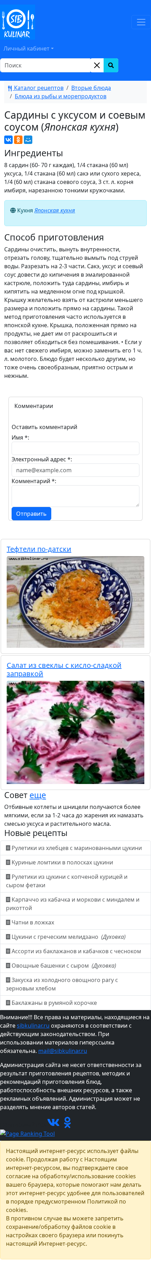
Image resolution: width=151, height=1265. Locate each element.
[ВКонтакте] (8, 140)
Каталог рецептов (38, 88)
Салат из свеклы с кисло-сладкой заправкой (64, 669)
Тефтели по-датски (39, 549)
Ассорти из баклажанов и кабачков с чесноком (76, 951)
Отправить (31, 514)
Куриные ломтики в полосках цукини (62, 862)
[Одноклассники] (18, 140)
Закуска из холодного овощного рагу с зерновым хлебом (62, 984)
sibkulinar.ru (33, 1025)
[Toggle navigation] (141, 22)
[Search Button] (111, 65)
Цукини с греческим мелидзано (68, 937)
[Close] (97, 65)
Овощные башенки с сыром (63, 965)
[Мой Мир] (28, 140)
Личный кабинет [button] (27, 48)
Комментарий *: (34, 481)
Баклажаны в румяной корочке (54, 1003)
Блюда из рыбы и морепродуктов (60, 96)
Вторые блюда (91, 88)
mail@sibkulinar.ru (62, 1051)
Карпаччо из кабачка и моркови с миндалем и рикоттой (72, 904)
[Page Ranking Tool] (27, 1133)
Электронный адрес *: (42, 459)
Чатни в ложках (32, 922)
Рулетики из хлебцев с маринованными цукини (76, 848)
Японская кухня (54, 210)
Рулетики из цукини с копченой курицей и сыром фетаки (66, 881)
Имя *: (20, 437)
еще (37, 794)
